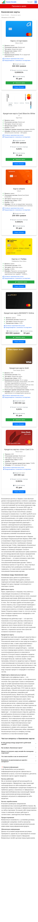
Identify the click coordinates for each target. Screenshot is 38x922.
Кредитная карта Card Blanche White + (19, 114)
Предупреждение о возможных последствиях (17, 60)
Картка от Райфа (19, 259)
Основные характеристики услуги (14, 58)
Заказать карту (20, 83)
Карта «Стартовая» (19, 41)
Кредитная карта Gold (19, 368)
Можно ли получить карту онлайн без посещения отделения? (17, 752)
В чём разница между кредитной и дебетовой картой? (16, 743)
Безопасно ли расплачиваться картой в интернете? (14, 760)
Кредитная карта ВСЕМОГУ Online (19, 313)
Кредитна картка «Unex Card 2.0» (19, 449)
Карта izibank (19, 189)
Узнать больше (19, 87)
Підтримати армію (19, 6)
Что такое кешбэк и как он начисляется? (14, 756)
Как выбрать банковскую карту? (11, 748)
